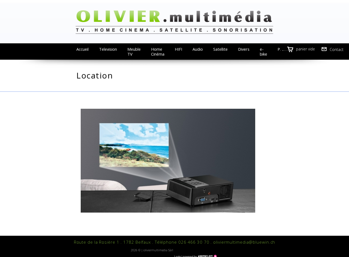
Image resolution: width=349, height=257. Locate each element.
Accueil (82, 49)
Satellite (220, 49)
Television (108, 49)
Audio (197, 49)
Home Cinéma (157, 51)
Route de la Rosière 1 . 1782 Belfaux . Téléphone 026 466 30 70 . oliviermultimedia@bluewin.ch (174, 242)
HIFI (178, 49)
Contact (337, 49)
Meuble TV (134, 51)
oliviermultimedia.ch (174, 22)
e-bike (263, 51)
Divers (243, 49)
